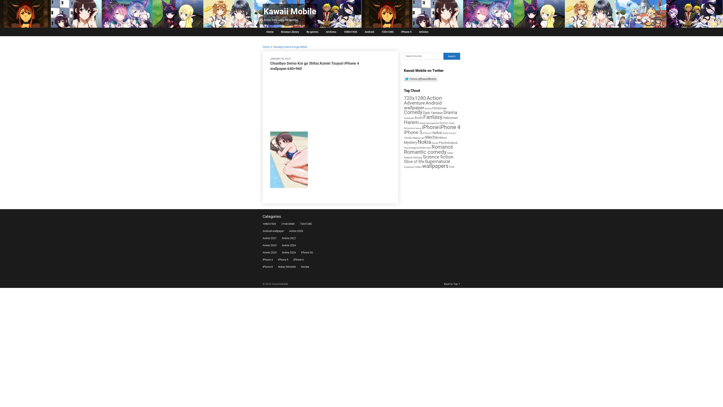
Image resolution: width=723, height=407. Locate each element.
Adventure (414, 103)
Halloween (450, 118)
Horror (444, 123)
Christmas (439, 108)
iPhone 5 (406, 31)
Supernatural (437, 161)
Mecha (431, 137)
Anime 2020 (296, 231)
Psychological (448, 143)
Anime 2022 (289, 238)
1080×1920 (350, 31)
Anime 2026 (289, 252)
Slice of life (414, 161)
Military (442, 137)
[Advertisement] (330, 101)
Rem (428, 148)
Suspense (409, 167)
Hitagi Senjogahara (429, 123)
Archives (331, 31)
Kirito (445, 133)
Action (434, 98)
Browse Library (290, 31)
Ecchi (419, 118)
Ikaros (418, 128)
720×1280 (388, 31)
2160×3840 (288, 223)
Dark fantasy (433, 113)
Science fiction (438, 157)
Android (369, 31)
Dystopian (409, 118)
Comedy (413, 112)
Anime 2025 (270, 252)
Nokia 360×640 (287, 266)
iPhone (430, 127)
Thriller (418, 167)
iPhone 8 (268, 266)
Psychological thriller (415, 147)
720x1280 (415, 98)
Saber (450, 152)
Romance (442, 147)
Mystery (410, 142)
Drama (450, 112)
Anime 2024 (289, 245)
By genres (312, 31)
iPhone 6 (427, 133)
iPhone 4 (449, 127)
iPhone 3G (307, 252)
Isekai (437, 132)
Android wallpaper (423, 105)
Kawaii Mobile (290, 11)
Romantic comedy (425, 152)
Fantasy (432, 117)
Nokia (424, 142)
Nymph (435, 143)
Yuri (451, 167)
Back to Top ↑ (452, 283)
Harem (411, 122)
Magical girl (419, 138)
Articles (423, 31)
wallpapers (435, 166)
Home (270, 31)
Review (305, 266)
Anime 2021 (270, 238)
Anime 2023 (270, 245)
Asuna (428, 108)
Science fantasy (413, 157)
